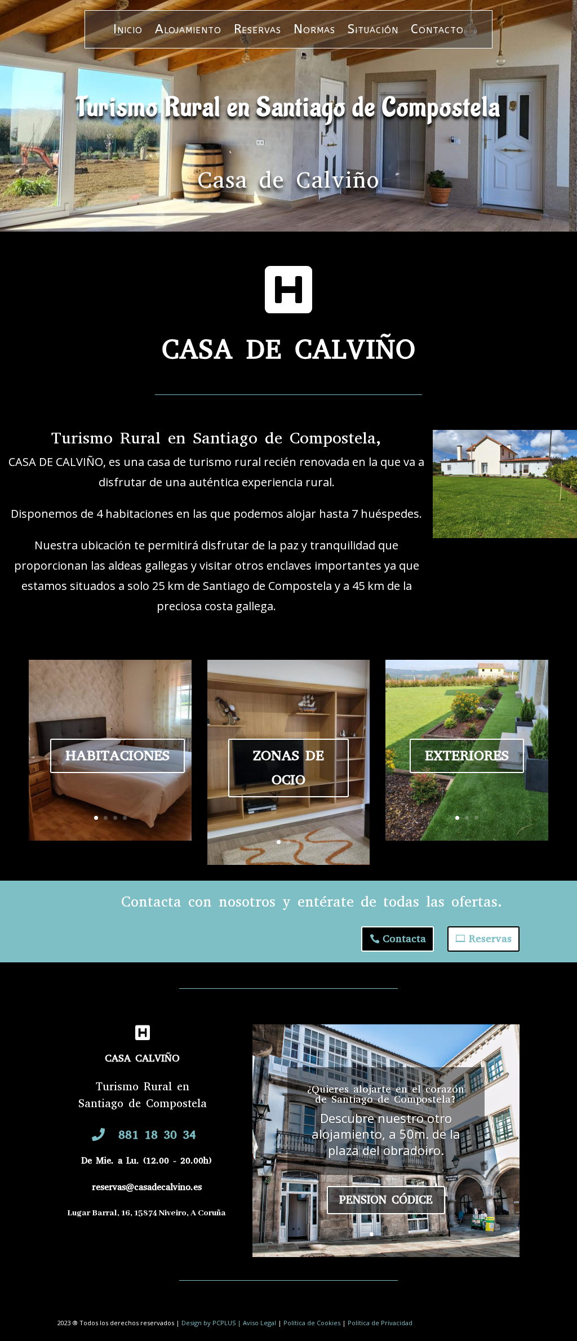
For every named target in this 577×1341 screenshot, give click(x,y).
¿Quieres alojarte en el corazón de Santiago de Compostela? (385, 1094)
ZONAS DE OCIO (288, 767)
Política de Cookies (311, 1322)
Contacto (437, 31)
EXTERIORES (467, 755)
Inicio (128, 31)
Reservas (257, 31)
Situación (373, 31)
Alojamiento (188, 31)
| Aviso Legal (256, 1322)
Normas (314, 31)
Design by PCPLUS (209, 1322)
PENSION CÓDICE (386, 1199)
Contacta (404, 938)
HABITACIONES (117, 755)
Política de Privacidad (380, 1322)
